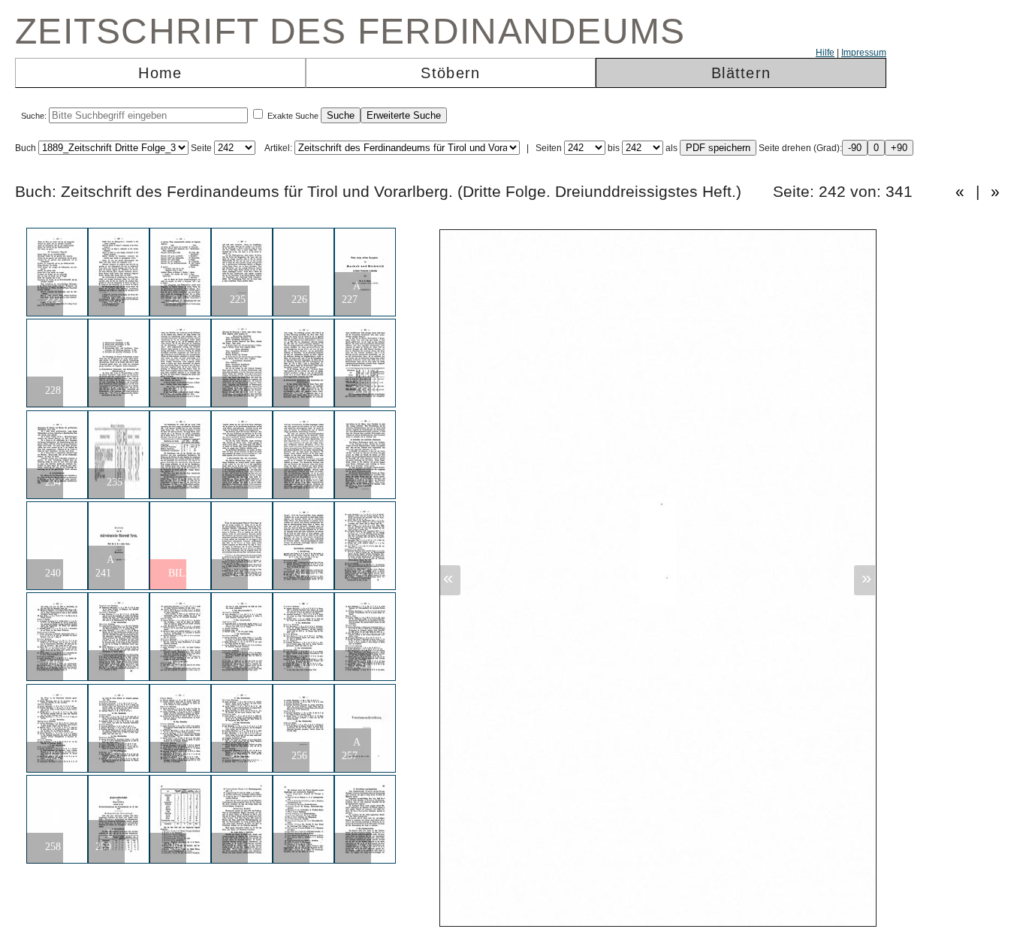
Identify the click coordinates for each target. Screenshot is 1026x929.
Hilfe (825, 52)
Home (160, 73)
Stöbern (450, 73)
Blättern (741, 73)
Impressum (863, 52)
